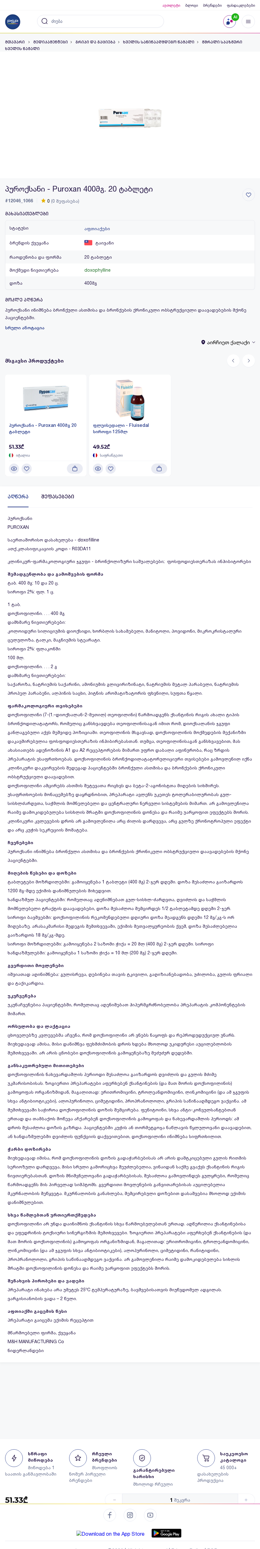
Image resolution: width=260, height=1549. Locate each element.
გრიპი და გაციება (95, 42)
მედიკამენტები (50, 42)
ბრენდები (212, 5)
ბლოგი (191, 5)
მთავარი (15, 42)
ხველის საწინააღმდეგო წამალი (158, 42)
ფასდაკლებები (241, 5)
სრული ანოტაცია (24, 327)
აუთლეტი (171, 5)
